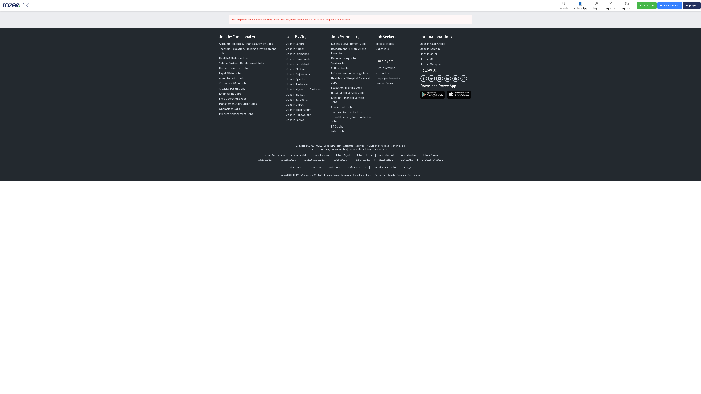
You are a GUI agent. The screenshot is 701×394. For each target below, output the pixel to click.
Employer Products (388, 78)
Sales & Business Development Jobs (241, 63)
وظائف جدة (407, 159)
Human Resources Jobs (233, 68)
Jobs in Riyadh (343, 155)
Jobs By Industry (345, 36)
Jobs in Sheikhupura (298, 109)
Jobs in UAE (427, 59)
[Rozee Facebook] (423, 78)
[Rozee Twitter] (431, 78)
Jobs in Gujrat (295, 104)
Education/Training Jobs (346, 87)
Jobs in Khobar (365, 155)
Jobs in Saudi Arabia (432, 43)
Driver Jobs (295, 167)
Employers (692, 5)
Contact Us (383, 49)
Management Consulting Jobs (238, 103)
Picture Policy (373, 175)
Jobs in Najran (430, 155)
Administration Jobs (232, 78)
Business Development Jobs (348, 43)
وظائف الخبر (340, 159)
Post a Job (382, 73)
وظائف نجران (265, 159)
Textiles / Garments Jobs (346, 112)
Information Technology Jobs (350, 73)
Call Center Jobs (341, 68)
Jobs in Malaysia (430, 64)
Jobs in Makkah (386, 155)
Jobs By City (296, 36)
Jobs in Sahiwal (295, 120)
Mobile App (580, 8)
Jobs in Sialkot (295, 94)
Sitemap (401, 175)
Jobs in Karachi (295, 49)
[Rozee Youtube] (439, 78)
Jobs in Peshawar (297, 84)
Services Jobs (339, 63)
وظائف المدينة (288, 159)
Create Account (385, 68)
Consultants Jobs (342, 107)
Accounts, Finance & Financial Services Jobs (246, 43)
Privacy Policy (339, 149)
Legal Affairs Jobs (230, 73)
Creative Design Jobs (232, 88)
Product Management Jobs (236, 114)
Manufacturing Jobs (343, 58)
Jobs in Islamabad (297, 54)
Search (564, 8)
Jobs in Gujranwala (298, 74)
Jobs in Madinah (408, 155)
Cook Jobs (315, 167)
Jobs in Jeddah (298, 155)
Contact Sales (384, 83)
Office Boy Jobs (357, 167)
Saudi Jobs (414, 175)
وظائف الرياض (362, 159)
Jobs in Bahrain (430, 49)
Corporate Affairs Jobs (233, 83)
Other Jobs (338, 131)
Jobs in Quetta (295, 79)
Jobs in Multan (295, 69)
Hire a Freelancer (669, 5)
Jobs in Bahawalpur (298, 115)
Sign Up (610, 8)
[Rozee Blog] (455, 78)
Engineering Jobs (230, 93)
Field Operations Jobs (232, 98)
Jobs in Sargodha (297, 99)
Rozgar (408, 167)
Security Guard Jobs (385, 167)
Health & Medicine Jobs (233, 58)
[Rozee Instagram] (463, 78)
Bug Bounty (389, 175)
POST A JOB (647, 5)
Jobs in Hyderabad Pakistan (303, 89)
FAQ (328, 149)
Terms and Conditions (360, 149)
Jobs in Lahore (295, 43)
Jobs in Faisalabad (297, 64)
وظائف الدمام (385, 159)
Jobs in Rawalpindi (298, 59)
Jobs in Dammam (321, 155)
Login (596, 8)
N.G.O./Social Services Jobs (347, 92)
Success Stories (385, 43)
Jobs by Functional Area (239, 36)
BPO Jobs (337, 126)
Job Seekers (386, 36)
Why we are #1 (309, 175)
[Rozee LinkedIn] (447, 78)
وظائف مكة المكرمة (314, 159)
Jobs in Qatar (428, 54)
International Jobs (436, 36)
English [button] (625, 8)
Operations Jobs (229, 109)
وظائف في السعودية (432, 159)
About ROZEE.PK (290, 175)
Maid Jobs (334, 167)
